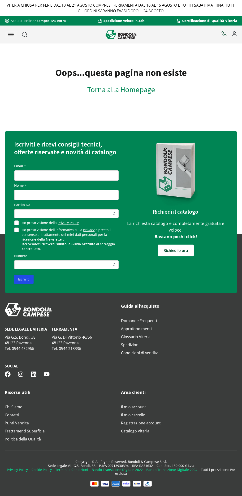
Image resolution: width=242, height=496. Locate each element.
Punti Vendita (17, 423)
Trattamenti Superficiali (26, 431)
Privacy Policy (68, 222)
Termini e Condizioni (71, 469)
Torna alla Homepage (121, 89)
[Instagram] (21, 374)
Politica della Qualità (23, 439)
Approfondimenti (136, 328)
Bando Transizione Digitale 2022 (117, 469)
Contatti (12, 415)
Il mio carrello (133, 415)
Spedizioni (130, 344)
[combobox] (36, 34)
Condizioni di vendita (139, 352)
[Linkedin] (34, 374)
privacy (89, 230)
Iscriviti (24, 279)
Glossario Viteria (136, 336)
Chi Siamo (13, 407)
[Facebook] (8, 374)
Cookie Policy (41, 469)
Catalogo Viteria (135, 431)
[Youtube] (47, 374)
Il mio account (133, 407)
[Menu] (11, 34)
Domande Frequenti (139, 320)
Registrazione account (141, 423)
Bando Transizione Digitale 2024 (171, 469)
